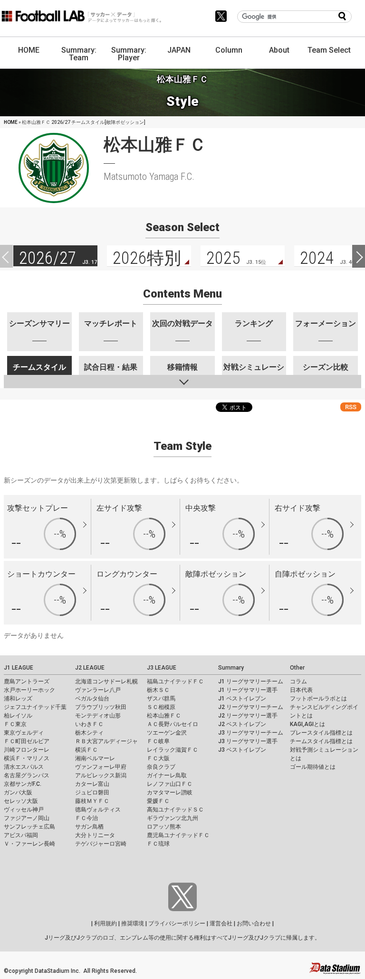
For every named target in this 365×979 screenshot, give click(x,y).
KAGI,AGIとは (307, 724)
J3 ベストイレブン (242, 749)
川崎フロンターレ (26, 749)
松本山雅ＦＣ (164, 715)
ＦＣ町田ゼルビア (26, 741)
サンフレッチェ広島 (29, 826)
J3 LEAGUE (161, 667)
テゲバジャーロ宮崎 (100, 843)
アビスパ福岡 (21, 835)
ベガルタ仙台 (92, 698)
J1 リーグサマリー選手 (248, 690)
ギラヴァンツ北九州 (172, 818)
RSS (350, 406)
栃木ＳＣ (158, 690)
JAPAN (179, 50)
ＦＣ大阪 (158, 758)
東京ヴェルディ (24, 732)
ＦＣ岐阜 (158, 741)
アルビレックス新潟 (100, 775)
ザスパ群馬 (161, 698)
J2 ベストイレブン (242, 724)
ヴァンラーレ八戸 (98, 690)
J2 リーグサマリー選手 (248, 715)
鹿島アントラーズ (26, 681)
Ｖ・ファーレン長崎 (29, 843)
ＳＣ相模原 (161, 707)
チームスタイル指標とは (321, 741)
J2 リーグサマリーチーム (250, 707)
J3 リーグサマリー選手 (248, 741)
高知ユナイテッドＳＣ (175, 809)
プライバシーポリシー (176, 923)
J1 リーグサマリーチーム (250, 681)
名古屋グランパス (26, 775)
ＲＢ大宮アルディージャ (106, 741)
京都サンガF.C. (22, 784)
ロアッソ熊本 (164, 826)
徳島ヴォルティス (98, 809)
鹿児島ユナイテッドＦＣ (178, 835)
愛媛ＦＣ (158, 801)
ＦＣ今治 (86, 818)
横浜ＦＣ (86, 749)
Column (228, 50)
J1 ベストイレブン (242, 698)
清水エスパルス (24, 767)
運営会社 (221, 923)
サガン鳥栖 (89, 826)
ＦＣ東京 (15, 724)
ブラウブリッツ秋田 (100, 707)
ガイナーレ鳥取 (167, 775)
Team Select (329, 50)
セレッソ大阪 (21, 801)
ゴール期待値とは (313, 767)
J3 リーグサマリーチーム (250, 732)
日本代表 (301, 690)
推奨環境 (132, 923)
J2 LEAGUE (90, 667)
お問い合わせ (254, 923)
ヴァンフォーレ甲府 (100, 767)
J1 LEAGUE (18, 667)
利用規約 (105, 923)
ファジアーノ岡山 (26, 818)
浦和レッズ (18, 698)
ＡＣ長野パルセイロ (172, 724)
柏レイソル (18, 715)
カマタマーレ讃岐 (169, 792)
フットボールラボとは (318, 698)
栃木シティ (89, 732)
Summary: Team (78, 54)
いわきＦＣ (89, 724)
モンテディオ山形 (98, 715)
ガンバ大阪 (18, 792)
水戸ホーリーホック (29, 690)
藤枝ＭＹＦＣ (92, 801)
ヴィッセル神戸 (24, 809)
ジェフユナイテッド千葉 (35, 707)
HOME (28, 50)
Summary (231, 667)
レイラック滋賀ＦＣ (172, 749)
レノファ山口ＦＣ (169, 784)
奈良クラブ (161, 767)
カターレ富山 (92, 784)
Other (297, 667)
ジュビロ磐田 (92, 792)
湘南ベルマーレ (95, 758)
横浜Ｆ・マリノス (26, 758)
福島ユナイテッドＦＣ (175, 681)
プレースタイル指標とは (321, 732)
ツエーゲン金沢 (167, 732)
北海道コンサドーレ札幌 (106, 681)
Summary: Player (128, 54)
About (279, 50)
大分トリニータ (95, 835)
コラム (298, 681)
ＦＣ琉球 (158, 843)
